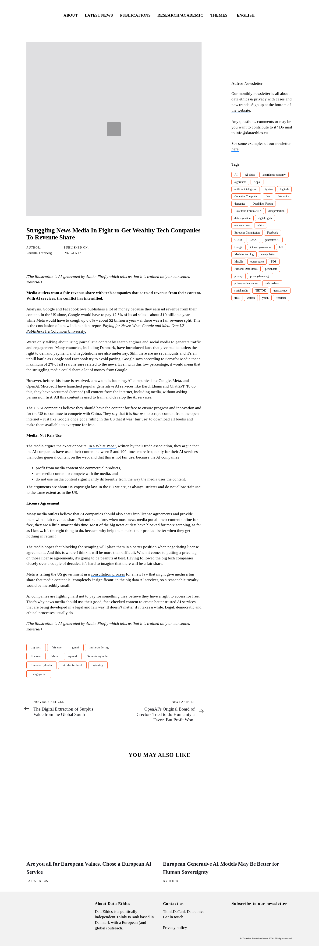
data (268, 196)
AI (235, 174)
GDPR (238, 240)
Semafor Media (178, 359)
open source (257, 261)
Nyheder (170, 881)
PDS (273, 261)
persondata (271, 268)
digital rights (265, 218)
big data (268, 189)
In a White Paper (102, 446)
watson (251, 297)
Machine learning (244, 254)
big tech (36, 647)
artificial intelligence (245, 189)
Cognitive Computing (246, 196)
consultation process (108, 574)
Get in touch (173, 917)
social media (241, 290)
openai (72, 656)
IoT (281, 247)
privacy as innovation (246, 283)
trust (236, 297)
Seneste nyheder (98, 656)
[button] (248, 15)
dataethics (239, 203)
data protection (276, 211)
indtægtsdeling (99, 647)
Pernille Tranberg (39, 253)
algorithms (240, 182)
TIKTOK (260, 290)
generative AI (272, 240)
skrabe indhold (72, 665)
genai (75, 647)
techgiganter (39, 674)
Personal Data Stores (246, 268)
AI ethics (250, 174)
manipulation (268, 254)
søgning (98, 665)
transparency (280, 290)
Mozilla (238, 261)
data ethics (283, 196)
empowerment (242, 225)
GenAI (253, 240)
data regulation (242, 218)
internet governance (261, 247)
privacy (238, 276)
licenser (36, 656)
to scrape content (154, 413)
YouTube (281, 297)
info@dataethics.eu (252, 133)
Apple (257, 182)
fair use (57, 647)
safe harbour (272, 283)
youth (265, 297)
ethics (261, 225)
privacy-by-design (260, 276)
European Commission (247, 232)
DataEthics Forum (263, 203)
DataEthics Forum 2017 (247, 211)
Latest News (37, 881)
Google (238, 247)
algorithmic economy (274, 174)
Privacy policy (175, 927)
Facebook (272, 232)
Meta (54, 656)
